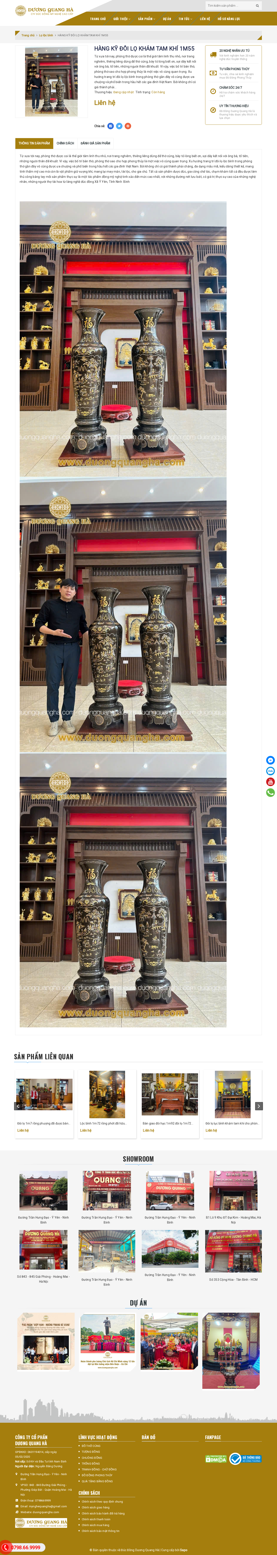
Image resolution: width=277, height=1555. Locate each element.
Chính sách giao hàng (96, 1507)
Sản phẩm (145, 18)
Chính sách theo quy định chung (102, 1501)
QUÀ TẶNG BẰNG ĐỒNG (97, 1481)
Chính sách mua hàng (96, 1525)
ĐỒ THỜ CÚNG (91, 1446)
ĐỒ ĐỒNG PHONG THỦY (97, 1475)
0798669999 (43, 1500)
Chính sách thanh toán (96, 1519)
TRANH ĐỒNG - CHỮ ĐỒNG (99, 1469)
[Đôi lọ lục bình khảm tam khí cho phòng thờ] (232, 1094)
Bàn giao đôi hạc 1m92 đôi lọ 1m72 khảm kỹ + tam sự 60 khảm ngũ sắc (167, 1124)
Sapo (183, 1550)
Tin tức (184, 18)
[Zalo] (270, 771)
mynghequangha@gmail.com (48, 1506)
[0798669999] (270, 792)
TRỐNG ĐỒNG (91, 1463)
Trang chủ (98, 18)
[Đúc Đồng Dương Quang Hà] (44, 10)
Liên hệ (205, 18)
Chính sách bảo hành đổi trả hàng (103, 1513)
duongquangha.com (46, 1512)
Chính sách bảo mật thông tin (101, 1531)
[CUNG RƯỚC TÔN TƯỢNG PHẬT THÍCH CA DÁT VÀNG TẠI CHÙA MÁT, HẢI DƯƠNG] (169, 1341)
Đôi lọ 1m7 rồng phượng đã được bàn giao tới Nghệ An (42, 1124)
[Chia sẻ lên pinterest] (128, 126)
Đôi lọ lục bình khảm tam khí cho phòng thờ (232, 1124)
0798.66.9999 (25, 1547)
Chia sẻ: (99, 126)
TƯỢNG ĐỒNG (91, 1451)
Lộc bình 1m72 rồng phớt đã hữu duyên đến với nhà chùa (102, 1124)
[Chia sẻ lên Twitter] (119, 126)
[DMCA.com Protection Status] (216, 1458)
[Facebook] (270, 760)
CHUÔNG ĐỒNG (92, 1457)
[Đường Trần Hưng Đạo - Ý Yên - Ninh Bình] (43, 1190)
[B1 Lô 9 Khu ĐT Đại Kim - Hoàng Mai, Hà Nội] (233, 1190)
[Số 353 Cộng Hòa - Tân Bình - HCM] (233, 1251)
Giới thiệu (121, 18)
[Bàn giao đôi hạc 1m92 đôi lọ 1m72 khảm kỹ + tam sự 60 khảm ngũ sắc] (170, 1094)
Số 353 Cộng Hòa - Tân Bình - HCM (233, 1279)
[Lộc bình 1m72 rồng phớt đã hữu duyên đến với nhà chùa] (107, 1094)
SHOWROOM (138, 1159)
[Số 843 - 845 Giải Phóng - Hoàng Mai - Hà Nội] (43, 1250)
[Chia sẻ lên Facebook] (110, 126)
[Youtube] (270, 782)
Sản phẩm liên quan (43, 1056)
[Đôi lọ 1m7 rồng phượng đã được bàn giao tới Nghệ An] (44, 1094)
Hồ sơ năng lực (229, 18)
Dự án (167, 18)
